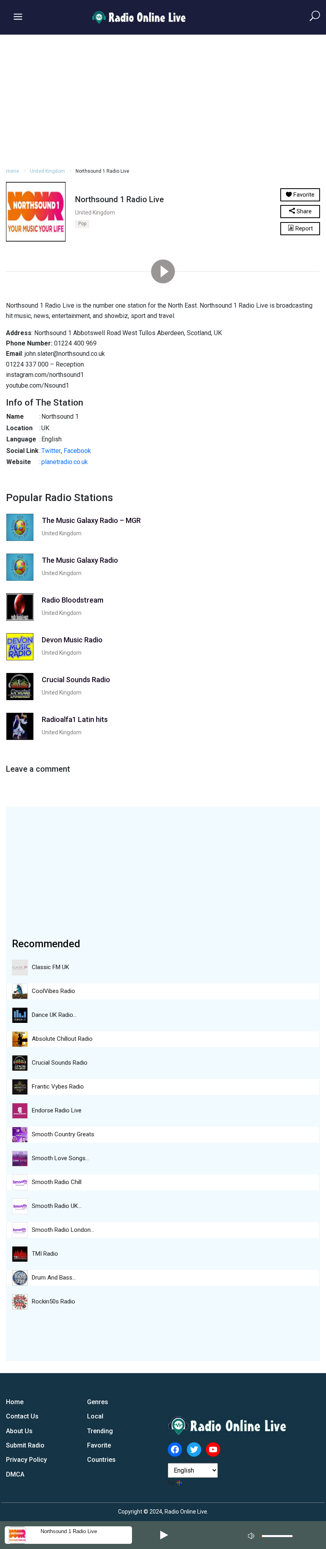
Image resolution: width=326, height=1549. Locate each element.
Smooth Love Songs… (60, 1158)
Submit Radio (25, 1445)
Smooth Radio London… (63, 1229)
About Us (19, 1431)
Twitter (51, 451)
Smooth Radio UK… (57, 1206)
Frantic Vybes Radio (58, 1086)
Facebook (77, 451)
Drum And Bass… (54, 1277)
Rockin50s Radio (53, 1301)
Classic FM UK (50, 967)
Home (12, 171)
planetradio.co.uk (64, 462)
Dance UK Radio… (54, 1014)
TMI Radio (45, 1253)
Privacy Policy (26, 1459)
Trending (100, 1431)
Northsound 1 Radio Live (69, 1531)
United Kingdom (47, 171)
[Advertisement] (163, 100)
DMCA (15, 1474)
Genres (97, 1402)
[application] (272, 1535)
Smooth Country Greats (63, 1134)
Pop (82, 223)
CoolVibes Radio (53, 991)
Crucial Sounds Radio (59, 1062)
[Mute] (252, 1535)
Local (95, 1416)
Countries (101, 1459)
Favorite (99, 1445)
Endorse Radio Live (57, 1110)
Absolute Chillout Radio (62, 1038)
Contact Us (22, 1416)
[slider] (277, 1538)
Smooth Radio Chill (57, 1182)
